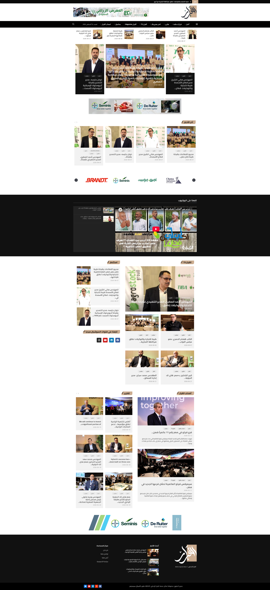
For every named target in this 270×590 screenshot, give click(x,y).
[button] (190, 1)
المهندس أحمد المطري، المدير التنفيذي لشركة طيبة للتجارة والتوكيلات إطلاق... (162, 303)
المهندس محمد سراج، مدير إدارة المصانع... (144, 377)
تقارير (167, 24)
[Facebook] (117, 340)
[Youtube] (105, 340)
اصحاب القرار (106, 24)
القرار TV (144, 24)
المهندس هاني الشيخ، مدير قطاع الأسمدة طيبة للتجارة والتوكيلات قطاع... (181, 84)
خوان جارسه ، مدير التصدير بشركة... (120, 156)
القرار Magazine (130, 24)
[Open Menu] (197, 24)
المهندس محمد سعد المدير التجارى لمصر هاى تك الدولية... (90, 461)
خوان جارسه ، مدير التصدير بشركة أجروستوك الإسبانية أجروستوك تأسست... (92, 84)
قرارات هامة (177, 24)
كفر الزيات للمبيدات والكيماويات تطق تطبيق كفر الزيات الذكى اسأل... (136, 571)
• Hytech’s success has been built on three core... (119, 460)
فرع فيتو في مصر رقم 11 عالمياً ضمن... (171, 432)
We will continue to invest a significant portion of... (90, 423)
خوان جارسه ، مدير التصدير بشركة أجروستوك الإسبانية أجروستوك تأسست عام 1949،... (105, 313)
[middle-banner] (135, 106)
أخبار (187, 24)
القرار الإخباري (192, 566)
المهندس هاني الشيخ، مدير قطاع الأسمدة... (151, 156)
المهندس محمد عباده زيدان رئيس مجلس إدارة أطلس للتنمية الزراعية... (135, 551)
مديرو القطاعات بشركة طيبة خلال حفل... (183, 156)
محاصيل (118, 24)
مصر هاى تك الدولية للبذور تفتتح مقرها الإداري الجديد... (121, 499)
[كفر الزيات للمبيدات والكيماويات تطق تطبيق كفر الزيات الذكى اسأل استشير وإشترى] (153, 572)
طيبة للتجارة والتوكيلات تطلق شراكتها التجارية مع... (114, 33)
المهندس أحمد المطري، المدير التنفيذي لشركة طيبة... (179, 34)
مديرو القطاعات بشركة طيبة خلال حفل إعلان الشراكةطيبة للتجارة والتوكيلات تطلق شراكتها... (106, 273)
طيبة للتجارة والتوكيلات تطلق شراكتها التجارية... (143, 340)
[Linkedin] (111, 340)
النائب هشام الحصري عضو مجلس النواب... (179, 340)
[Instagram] (99, 340)
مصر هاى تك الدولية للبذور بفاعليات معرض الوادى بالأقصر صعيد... (135, 560)
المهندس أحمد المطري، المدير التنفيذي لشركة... (90, 158)
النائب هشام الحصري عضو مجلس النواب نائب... (146, 33)
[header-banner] (111, 12)
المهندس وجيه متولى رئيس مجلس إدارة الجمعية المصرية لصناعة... (89, 499)
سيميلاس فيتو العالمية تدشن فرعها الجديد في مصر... (166, 485)
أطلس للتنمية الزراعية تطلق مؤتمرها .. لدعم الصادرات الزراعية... (120, 424)
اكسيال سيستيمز (135, 586)
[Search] (73, 24)
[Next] (77, 122)
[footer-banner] (135, 522)
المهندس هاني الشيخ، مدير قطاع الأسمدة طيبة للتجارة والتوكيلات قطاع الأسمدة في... (106, 293)
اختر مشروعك (156, 24)
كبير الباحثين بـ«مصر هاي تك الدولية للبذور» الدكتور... (172, 2)
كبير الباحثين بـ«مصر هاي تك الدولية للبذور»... (83, 33)
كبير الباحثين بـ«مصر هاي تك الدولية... (179, 377)
